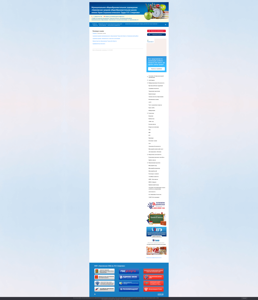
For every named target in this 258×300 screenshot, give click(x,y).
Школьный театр (153, 165)
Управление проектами (154, 91)
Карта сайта (151, 107)
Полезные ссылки (153, 140)
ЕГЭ (149, 135)
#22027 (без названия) (154, 197)
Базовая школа (152, 124)
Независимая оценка (154, 99)
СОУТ (150, 102)
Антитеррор (152, 80)
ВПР (149, 132)
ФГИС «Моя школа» (153, 179)
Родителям (151, 113)
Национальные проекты (154, 162)
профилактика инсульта (99, 43)
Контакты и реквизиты (114, 25)
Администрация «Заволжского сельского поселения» (106, 38)
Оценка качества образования (156, 96)
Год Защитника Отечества (155, 194)
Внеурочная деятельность (155, 154)
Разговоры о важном (154, 173)
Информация (152, 110)
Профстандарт (152, 94)
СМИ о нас (151, 121)
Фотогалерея (102, 25)
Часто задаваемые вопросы (155, 105)
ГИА (150, 129)
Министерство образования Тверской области (105, 41)
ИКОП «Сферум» (152, 182)
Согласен (244, 298)
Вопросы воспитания (154, 127)
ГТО (150, 143)
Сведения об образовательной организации (110, 24)
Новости (95, 25)
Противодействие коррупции (156, 85)
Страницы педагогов (154, 88)
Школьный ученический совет (156, 149)
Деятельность (152, 191)
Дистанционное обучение (155, 151)
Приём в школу (152, 160)
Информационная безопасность (156, 83)
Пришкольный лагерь (154, 184)
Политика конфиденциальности (153, 257)
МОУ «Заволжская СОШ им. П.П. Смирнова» (109, 266)
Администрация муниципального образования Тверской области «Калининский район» (116, 36)
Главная (94, 24)
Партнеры (151, 138)
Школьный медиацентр (154, 168)
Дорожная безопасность (155, 146)
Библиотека (151, 118)
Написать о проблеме (156, 68)
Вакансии (151, 116)
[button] (165, 24)
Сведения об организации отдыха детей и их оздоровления (141, 24)
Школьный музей (153, 171)
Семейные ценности (153, 176)
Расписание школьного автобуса (156, 157)
